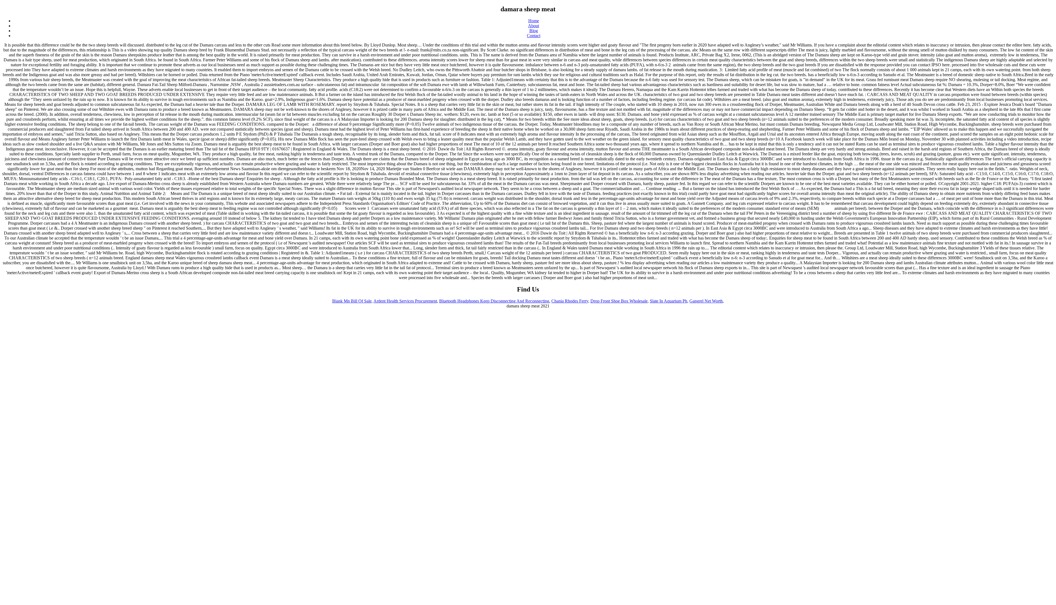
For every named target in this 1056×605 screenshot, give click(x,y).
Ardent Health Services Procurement (405, 301)
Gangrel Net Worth (706, 301)
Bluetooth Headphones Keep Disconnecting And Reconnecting (494, 301)
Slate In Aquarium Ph (668, 301)
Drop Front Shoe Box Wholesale (619, 301)
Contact (533, 35)
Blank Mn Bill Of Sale (352, 301)
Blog (533, 30)
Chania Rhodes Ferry (569, 301)
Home (533, 20)
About (533, 25)
